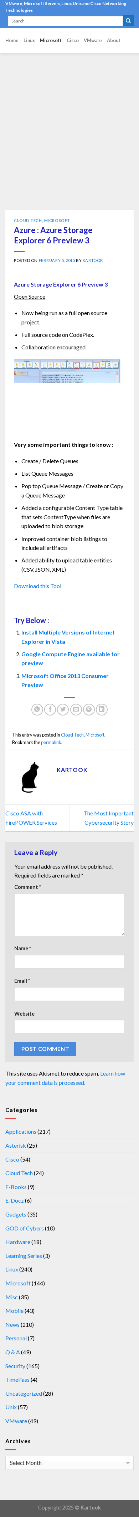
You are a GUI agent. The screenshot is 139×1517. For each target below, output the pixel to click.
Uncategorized (23, 1393)
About (113, 40)
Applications (20, 1131)
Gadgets (15, 1214)
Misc (11, 1297)
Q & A (12, 1352)
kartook (93, 260)
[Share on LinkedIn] (102, 709)
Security (15, 1365)
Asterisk (15, 1145)
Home (12, 40)
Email (22, 981)
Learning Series (23, 1255)
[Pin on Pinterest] (89, 709)
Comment (27, 887)
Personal (16, 1338)
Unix (11, 1407)
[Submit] (128, 20)
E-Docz (14, 1200)
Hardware (17, 1241)
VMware (93, 40)
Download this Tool (38, 585)
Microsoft (51, 40)
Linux (29, 40)
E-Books (16, 1186)
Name (22, 948)
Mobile (14, 1310)
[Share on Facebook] (50, 709)
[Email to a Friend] (76, 709)
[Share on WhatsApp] (37, 709)
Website (24, 1014)
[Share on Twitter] (63, 709)
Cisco (73, 40)
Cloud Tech (28, 220)
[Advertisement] (69, 136)
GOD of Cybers (24, 1228)
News (12, 1324)
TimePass (17, 1379)
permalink (51, 742)
